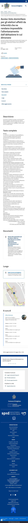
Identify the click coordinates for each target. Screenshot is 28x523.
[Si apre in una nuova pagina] (13, 510)
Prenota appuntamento (13, 499)
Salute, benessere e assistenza (13, 458)
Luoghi (13, 437)
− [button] (4, 286)
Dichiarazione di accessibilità (13, 504)
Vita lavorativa (13, 445)
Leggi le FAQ (13, 501)
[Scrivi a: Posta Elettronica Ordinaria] (13, 486)
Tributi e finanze (13, 455)
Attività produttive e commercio (13, 447)
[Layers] (22, 284)
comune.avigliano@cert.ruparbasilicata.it (13, 485)
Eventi (13, 466)
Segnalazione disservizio (13, 502)
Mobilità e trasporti (13, 452)
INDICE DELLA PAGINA (6, 84)
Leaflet (17, 305)
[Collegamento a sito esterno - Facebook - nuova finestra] (13, 495)
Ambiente (13, 457)
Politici (13, 434)
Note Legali (11, 518)
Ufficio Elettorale (9, 315)
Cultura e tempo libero (13, 443)
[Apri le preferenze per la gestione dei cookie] (2, 520)
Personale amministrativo (13, 435)
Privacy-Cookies (4, 518)
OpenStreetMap (22, 305)
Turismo (13, 450)
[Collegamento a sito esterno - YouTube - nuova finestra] (15, 495)
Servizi (13, 439)
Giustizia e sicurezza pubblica (13, 453)
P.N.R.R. (13, 506)
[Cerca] (25, 5)
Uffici (13, 430)
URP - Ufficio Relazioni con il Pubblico (13, 487)
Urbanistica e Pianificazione (13, 448)
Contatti (13, 476)
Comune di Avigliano (16, 6)
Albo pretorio (13, 472)
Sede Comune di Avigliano (14, 272)
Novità (5, 11)
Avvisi (9, 11)
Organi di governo (13, 429)
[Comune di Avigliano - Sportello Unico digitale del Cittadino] (6, 5)
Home (2, 11)
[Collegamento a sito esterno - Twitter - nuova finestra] (11, 495)
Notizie (13, 463)
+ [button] (4, 284)
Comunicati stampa (13, 465)
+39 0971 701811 (13, 483)
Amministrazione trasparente (13, 474)
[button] (26, 1)
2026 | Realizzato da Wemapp (14, 522)
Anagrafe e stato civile (13, 442)
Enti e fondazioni (13, 432)
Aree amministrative (13, 427)
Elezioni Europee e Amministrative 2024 (8, 13)
